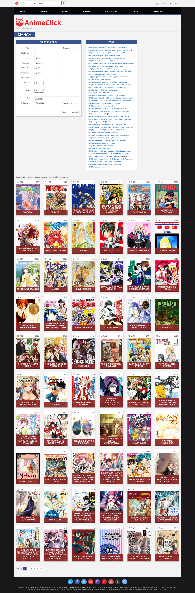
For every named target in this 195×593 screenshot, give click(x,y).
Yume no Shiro (167, 251)
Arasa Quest (139, 443)
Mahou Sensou (111, 327)
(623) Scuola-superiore (117, 61)
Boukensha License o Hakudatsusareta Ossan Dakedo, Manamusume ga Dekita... (111, 477)
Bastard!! (28, 212)
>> (41, 568)
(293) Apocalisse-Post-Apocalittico (100, 124)
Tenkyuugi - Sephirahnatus (28, 326)
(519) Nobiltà (111, 74)
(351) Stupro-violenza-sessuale (111, 100)
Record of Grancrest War (28, 403)
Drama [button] (86, 11)
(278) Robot (120, 130)
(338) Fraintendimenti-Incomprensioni (101, 106)
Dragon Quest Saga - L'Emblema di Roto (83, 211)
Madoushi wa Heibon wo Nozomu (55, 365)
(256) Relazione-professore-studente (101, 151)
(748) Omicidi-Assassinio (97, 53)
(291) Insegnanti (120, 124)
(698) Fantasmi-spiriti (112, 55)
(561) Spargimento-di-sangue (117, 69)
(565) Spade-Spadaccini (96, 69)
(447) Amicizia (126, 85)
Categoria (26, 83)
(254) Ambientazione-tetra (97, 153)
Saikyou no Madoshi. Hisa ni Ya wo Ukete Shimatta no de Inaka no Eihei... (84, 517)
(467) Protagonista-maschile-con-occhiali (103, 82)
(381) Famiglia (93, 90)
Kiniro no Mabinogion (167, 442)
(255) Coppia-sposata (123, 151)
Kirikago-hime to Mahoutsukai (139, 326)
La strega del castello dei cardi (139, 557)
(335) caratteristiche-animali (98, 108)
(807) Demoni (110, 50)
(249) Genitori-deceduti (122, 156)
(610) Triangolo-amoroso (97, 63)
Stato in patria (25, 73)
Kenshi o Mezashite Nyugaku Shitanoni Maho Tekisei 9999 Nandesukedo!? (83, 478)
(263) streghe (121, 140)
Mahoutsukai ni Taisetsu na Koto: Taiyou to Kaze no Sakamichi (27, 440)
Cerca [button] (135, 11)
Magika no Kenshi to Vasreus (83, 403)
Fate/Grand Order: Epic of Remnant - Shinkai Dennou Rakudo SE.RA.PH (111, 517)
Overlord (83, 366)
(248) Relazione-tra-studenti (98, 159)
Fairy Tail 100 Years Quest (55, 480)
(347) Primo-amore (95, 103)
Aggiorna (64, 112)
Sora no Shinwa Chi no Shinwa (83, 442)
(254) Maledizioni (115, 153)
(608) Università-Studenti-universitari (121, 63)
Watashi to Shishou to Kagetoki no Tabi (167, 519)
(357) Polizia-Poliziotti (96, 98)
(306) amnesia (125, 116)
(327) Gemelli (93, 111)
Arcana (84, 251)
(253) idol (126, 153)
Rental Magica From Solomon (111, 288)
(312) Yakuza (108, 114)
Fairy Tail (56, 212)
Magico (56, 289)
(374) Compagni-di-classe (109, 90)
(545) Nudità (114, 71)
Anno (28, 58)
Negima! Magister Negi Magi (27, 250)
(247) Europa (114, 159)
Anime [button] (23, 11)
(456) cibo (115, 85)
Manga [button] (43, 11)
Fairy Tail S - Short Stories (139, 365)
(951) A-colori (112, 47)
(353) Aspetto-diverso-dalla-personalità (119, 98)
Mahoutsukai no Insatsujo (139, 519)
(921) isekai (122, 47)
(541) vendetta (126, 71)
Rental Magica (111, 251)
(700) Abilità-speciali (95, 55)
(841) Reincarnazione (96, 50)
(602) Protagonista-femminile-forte (100, 66)
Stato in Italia (25, 68)
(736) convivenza (114, 53)
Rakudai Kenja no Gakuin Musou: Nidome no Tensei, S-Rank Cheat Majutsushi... (55, 554)
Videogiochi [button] (111, 11)
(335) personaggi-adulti (118, 108)
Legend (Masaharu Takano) (139, 403)
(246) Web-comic (127, 159)
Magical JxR (55, 520)
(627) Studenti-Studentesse (98, 61)
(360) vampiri (120, 95)
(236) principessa (115, 164)
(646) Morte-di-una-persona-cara (99, 58)
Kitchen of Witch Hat (167, 557)
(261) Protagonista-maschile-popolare (101, 143)
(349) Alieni (127, 100)
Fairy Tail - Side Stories (167, 365)
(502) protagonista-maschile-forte (100, 77)
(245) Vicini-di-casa (95, 161)
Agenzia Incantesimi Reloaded (111, 365)
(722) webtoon (127, 53)
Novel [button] (65, 11)
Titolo (28, 48)
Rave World (139, 212)
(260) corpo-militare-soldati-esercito (101, 146)
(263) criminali (110, 140)
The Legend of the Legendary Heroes (139, 288)
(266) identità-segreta (96, 140)
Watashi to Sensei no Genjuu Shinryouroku (111, 441)
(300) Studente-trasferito (122, 119)
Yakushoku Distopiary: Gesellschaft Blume (111, 401)
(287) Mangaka (106, 127)
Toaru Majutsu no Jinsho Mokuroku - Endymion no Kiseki (56, 325)
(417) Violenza (120, 87)
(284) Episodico (94, 130)
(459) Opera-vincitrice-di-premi (99, 85)
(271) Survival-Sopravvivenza (98, 135)
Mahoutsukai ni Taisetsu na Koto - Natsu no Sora (167, 402)
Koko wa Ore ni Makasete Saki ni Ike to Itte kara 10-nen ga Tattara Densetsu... (28, 554)
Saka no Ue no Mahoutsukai (27, 519)
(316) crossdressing (95, 114)
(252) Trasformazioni (95, 156)
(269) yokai (115, 138)
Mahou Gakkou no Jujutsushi (83, 557)
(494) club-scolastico (121, 77)
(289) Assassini (93, 127)
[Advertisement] (125, 24)
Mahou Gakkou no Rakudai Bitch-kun (111, 557)
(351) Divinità (93, 100)
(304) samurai (93, 119)
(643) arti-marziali (119, 58)
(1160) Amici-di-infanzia (96, 47)
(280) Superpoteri (107, 130)
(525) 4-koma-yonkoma (96, 74)
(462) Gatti (123, 82)
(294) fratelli (106, 122)
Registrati (162, 4)
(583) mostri (119, 66)
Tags (28, 98)
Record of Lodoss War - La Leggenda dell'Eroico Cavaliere (111, 209)
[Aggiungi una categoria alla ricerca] (36, 83)
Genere (27, 90)
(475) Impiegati (93, 79)
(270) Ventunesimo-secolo (120, 135)
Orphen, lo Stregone (167, 211)
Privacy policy (163, 589)
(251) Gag (108, 156)
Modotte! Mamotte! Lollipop (139, 480)
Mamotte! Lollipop (56, 251)
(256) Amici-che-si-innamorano (99, 148)
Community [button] (158, 11)
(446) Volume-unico (95, 87)
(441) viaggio (109, 87)
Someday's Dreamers (28, 289)
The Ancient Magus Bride (28, 365)
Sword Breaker (83, 327)
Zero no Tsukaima (139, 251)
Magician (167, 327)
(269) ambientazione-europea (98, 138)
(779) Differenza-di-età (124, 50)
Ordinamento (25, 103)
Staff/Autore (25, 53)
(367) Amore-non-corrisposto (98, 92)
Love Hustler (83, 289)
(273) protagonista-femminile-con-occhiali (103, 132)
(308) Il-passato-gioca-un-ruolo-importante (103, 116)
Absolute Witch (27, 481)
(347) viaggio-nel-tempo (111, 103)
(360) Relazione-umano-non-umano (101, 95)
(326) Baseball (105, 111)
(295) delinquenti (94, 122)
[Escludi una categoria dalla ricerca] (41, 83)
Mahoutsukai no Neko (167, 288)
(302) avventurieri (106, 119)
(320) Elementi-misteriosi (120, 111)
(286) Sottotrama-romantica (123, 127)
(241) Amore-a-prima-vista (97, 164)
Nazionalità (26, 63)
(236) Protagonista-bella (96, 167)
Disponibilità (25, 78)
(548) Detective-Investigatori (98, 71)
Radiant (55, 404)
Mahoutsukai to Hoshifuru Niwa (55, 442)
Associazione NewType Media (80, 587)
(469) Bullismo (106, 79)
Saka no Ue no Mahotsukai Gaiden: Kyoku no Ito (167, 479)
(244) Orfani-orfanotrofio (112, 161)
